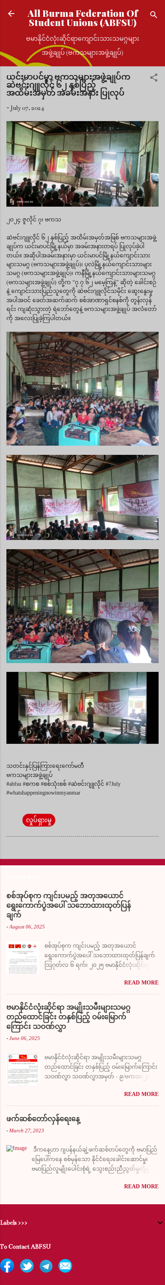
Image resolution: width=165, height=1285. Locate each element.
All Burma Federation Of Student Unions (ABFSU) (83, 17)
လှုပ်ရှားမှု (39, 820)
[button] (154, 79)
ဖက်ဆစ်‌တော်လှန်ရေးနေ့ (43, 1119)
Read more (141, 983)
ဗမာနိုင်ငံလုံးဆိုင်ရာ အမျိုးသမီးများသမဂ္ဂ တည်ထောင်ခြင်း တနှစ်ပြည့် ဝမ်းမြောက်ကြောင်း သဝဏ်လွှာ (68, 1016)
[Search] (154, 16)
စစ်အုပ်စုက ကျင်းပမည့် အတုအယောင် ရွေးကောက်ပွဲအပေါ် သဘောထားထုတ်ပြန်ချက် (68, 905)
